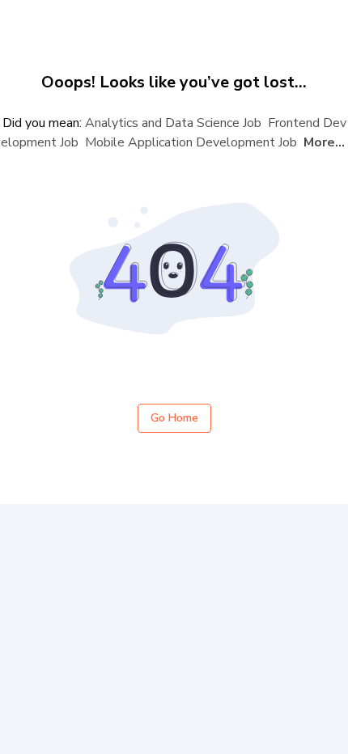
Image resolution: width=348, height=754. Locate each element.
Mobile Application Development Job (191, 142)
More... (324, 142)
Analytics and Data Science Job (173, 123)
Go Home (174, 418)
